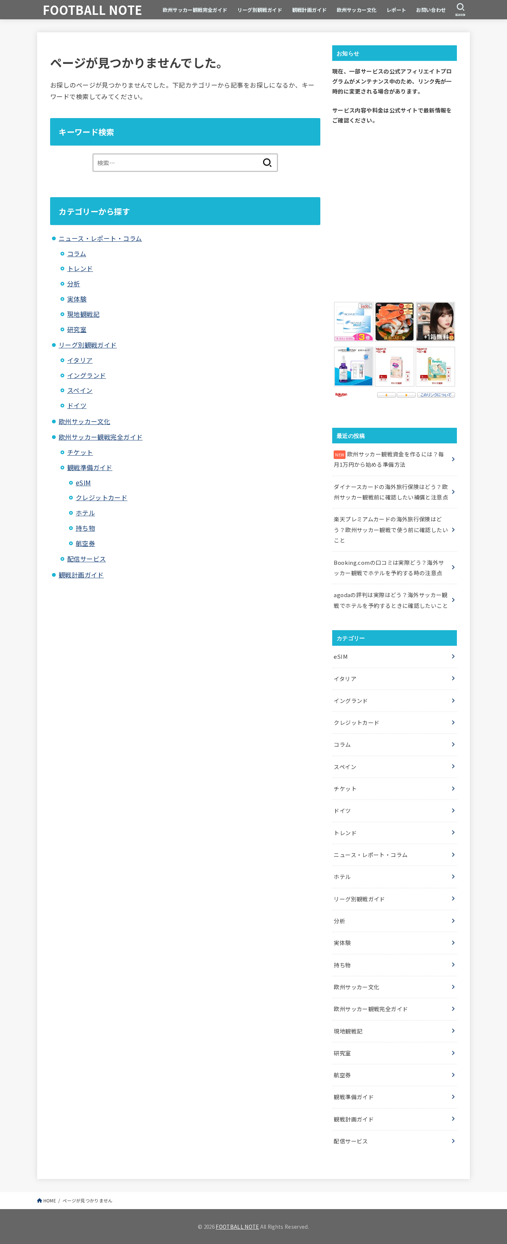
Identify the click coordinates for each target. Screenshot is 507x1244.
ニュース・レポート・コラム (100, 238)
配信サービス (86, 558)
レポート (396, 9)
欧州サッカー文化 (356, 9)
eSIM (83, 482)
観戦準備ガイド (89, 467)
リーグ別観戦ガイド (259, 9)
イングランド (86, 375)
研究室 (76, 329)
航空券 (85, 543)
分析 (73, 283)
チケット (80, 452)
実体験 (76, 298)
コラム (76, 253)
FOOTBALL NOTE (92, 9)
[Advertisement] (394, 211)
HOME (49, 1200)
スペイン (80, 390)
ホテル (85, 512)
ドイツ (76, 405)
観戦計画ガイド (309, 9)
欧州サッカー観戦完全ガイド (195, 9)
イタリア (80, 360)
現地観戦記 (83, 314)
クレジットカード (101, 497)
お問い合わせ (431, 9)
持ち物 (85, 528)
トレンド (80, 268)
